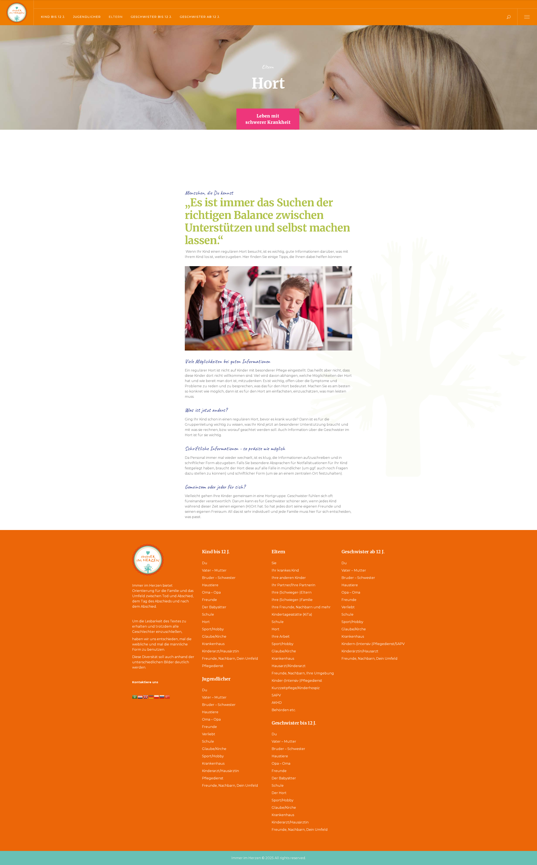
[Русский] (162, 697)
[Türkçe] (167, 697)
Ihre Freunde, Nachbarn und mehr (301, 607)
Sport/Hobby (213, 629)
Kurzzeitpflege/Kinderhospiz (296, 688)
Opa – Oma (281, 764)
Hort (206, 622)
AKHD (277, 703)
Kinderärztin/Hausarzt (359, 651)
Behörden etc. (284, 710)
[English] (146, 697)
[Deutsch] (151, 697)
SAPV (276, 695)
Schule (208, 614)
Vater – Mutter (214, 570)
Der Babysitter (214, 607)
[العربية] (135, 697)
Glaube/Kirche (214, 637)
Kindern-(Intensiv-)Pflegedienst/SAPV (373, 644)
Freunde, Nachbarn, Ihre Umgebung (303, 673)
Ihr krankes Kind (285, 570)
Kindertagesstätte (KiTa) (292, 614)
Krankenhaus (213, 644)
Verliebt (208, 734)
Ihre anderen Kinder (289, 578)
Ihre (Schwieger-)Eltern (292, 592)
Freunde (209, 600)
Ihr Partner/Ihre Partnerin (293, 585)
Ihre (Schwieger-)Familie (292, 600)
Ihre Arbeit (281, 637)
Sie (274, 563)
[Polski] (156, 697)
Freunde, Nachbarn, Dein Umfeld (230, 659)
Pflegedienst (212, 666)
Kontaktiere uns (145, 682)
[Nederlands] (140, 697)
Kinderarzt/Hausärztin (220, 651)
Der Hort (279, 793)
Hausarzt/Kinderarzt (289, 666)
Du (204, 563)
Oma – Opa (211, 592)
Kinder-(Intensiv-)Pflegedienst (297, 681)
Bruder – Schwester (219, 578)
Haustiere (210, 585)
